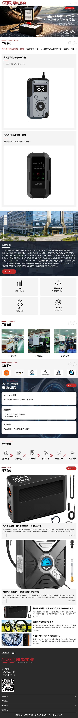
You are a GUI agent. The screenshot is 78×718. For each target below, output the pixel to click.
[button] (36, 35)
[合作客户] (19, 373)
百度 (14, 653)
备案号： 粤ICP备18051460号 (52, 715)
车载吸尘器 (69, 49)
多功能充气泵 (32, 49)
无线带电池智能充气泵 (51, 49)
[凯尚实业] (14, 3)
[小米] (6, 373)
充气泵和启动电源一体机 (13, 49)
